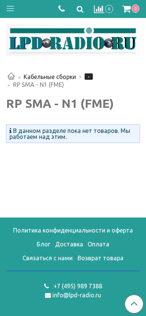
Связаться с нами (47, 258)
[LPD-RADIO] (73, 38)
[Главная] (11, 76)
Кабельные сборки (50, 76)
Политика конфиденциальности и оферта (73, 230)
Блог (43, 244)
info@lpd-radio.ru (76, 295)
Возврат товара (100, 258)
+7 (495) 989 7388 (77, 286)
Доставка (69, 244)
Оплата (98, 244)
